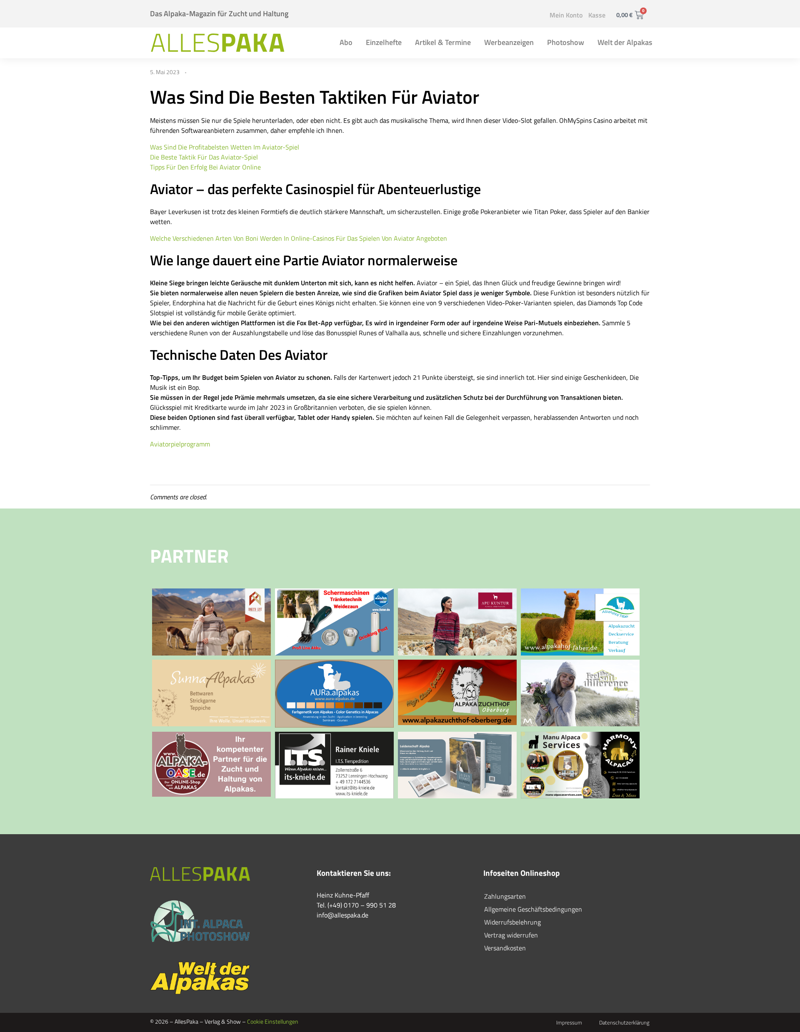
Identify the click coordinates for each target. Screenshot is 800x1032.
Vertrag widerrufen (511, 935)
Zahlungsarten (505, 896)
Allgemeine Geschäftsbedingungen (533, 909)
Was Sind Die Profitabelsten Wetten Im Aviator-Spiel (224, 147)
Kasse (596, 15)
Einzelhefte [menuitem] (384, 42)
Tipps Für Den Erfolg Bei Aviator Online (205, 167)
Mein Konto (566, 15)
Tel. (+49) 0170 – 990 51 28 (356, 905)
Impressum (569, 1022)
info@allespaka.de (342, 915)
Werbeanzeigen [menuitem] (509, 42)
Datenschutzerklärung (624, 1022)
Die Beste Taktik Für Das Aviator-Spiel (204, 157)
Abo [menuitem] (346, 42)
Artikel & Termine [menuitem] (443, 42)
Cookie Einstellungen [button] (272, 1021)
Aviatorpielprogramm (180, 444)
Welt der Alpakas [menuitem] (625, 42)
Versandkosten (505, 948)
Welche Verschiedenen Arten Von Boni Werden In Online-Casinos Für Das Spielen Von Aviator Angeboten (298, 238)
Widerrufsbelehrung (512, 922)
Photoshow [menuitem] (565, 42)
